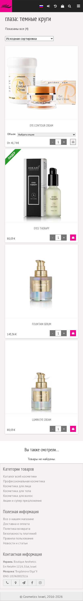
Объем (11, 134)
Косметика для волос (18, 496)
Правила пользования (18, 538)
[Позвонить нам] (7, 582)
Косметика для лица (17, 486)
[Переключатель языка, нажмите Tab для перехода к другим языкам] (41, 6)
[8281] (73, 429)
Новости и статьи (15, 543)
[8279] (73, 333)
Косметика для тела (17, 491)
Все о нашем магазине (18, 519)
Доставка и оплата (16, 524)
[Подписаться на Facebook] (32, 582)
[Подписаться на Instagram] (40, 582)
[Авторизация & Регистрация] (48, 6)
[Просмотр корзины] (62, 6)
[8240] (73, 238)
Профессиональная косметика (24, 481)
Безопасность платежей (19, 533)
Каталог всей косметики (20, 476)
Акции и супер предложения (22, 500)
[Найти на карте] (15, 582)
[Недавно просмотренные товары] (55, 6)
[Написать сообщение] (24, 582)
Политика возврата (16, 529)
